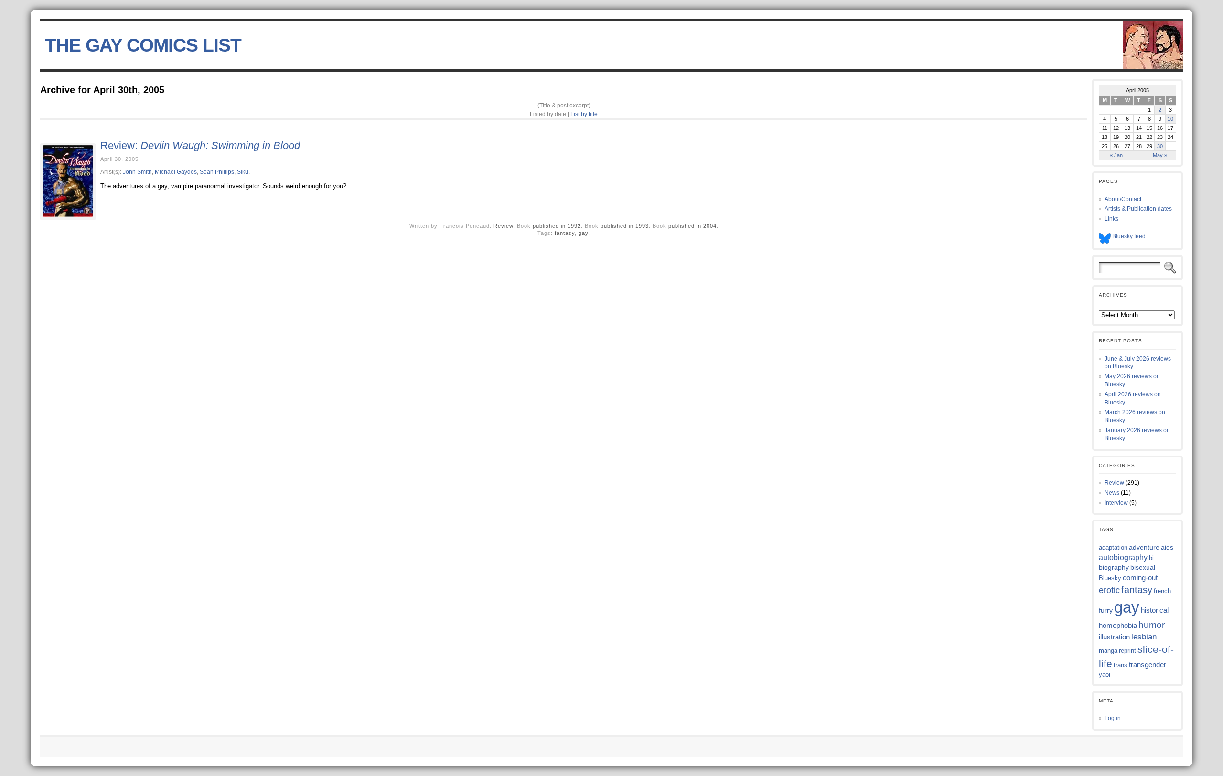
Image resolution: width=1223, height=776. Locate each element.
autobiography (1123, 557)
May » (1160, 155)
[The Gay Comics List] (611, 45)
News (1112, 492)
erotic (1109, 590)
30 (1160, 146)
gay (583, 233)
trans (1120, 665)
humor (1151, 625)
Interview (1116, 503)
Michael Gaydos (176, 172)
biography (1114, 567)
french (1162, 591)
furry (1106, 610)
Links (1111, 218)
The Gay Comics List (143, 45)
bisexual (1142, 567)
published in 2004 (692, 226)
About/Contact (1123, 199)
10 (1170, 119)
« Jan (1116, 155)
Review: (200, 145)
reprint (1127, 650)
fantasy (565, 233)
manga (1108, 650)
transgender (1147, 665)
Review (503, 226)
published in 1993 (625, 226)
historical (1155, 610)
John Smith (137, 172)
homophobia (1118, 625)
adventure (1144, 547)
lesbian (1144, 636)
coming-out (1140, 578)
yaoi (1104, 674)
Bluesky (1110, 578)
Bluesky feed (1128, 236)
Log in (1113, 718)
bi (1151, 558)
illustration (1114, 637)
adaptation (1113, 547)
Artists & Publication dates (1138, 208)
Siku (242, 172)
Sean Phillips (217, 172)
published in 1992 (557, 226)
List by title (584, 114)
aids (1167, 547)
